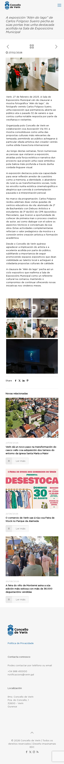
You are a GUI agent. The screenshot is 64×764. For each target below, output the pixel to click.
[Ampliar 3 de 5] (25, 323)
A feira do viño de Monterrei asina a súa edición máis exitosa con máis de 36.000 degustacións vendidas (29, 588)
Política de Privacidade (21, 643)
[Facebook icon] (26, 752)
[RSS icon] (37, 752)
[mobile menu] (59, 5)
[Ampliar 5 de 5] (51, 343)
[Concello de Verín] (13, 5)
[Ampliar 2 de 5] (51, 303)
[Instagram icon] (34, 752)
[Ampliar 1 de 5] (25, 303)
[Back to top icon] (32, 732)
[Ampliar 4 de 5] (51, 323)
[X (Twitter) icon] (30, 752)
